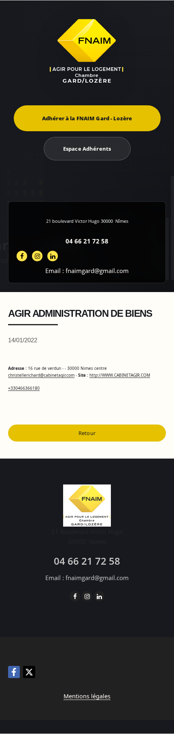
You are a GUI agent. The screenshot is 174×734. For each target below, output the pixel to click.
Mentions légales (87, 696)
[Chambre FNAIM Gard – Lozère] (87, 51)
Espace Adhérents (87, 148)
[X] (29, 672)
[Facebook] (14, 672)
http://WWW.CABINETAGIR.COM (119, 375)
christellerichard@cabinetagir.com (41, 375)
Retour (87, 433)
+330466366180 (24, 388)
